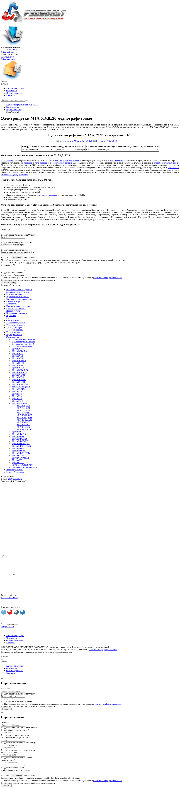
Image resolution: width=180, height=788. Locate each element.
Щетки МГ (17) (18, 432)
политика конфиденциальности (103, 649)
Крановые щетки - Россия (23, 342)
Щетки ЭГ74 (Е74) (20, 370)
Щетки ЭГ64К (18, 363)
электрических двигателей (67, 160)
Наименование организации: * (15, 730)
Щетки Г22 (17, 394)
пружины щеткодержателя (48, 195)
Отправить (6, 709)
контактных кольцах (62, 163)
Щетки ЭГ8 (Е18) (19, 372)
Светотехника (12, 320)
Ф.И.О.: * (5, 722)
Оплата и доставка (14, 93)
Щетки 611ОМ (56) (20, 458)
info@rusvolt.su (7, 57)
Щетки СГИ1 (18, 462)
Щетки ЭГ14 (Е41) (20, 351)
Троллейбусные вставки (22, 346)
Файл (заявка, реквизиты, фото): (15, 770)
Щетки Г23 (17, 396)
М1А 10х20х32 (23, 424)
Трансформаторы (14, 327)
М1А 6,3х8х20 (23, 410)
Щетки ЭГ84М (18, 375)
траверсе (28, 163)
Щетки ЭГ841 (18, 377)
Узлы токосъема (13, 332)
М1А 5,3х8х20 (23, 408)
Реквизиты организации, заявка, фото (18, 252)
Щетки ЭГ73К (18, 368)
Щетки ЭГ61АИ (19, 360)
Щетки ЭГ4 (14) (19, 349)
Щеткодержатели (14, 334)
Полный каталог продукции (19, 289)
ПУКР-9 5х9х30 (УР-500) (23, 465)
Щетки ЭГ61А (18, 358)
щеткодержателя (117, 160)
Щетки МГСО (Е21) (21, 453)
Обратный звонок (9, 52)
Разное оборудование (15, 472)
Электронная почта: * (11, 745)
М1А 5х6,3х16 (23, 406)
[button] (90, 81)
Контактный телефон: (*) (12, 245)
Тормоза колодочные (15, 323)
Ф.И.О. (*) (5, 230)
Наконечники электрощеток (24, 467)
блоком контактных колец (166, 163)
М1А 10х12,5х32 (24, 420)
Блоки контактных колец (17, 292)
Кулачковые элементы (16, 308)
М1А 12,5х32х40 (24, 429)
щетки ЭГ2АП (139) (21, 387)
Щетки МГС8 (18, 448)
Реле (8, 318)
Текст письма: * (8, 760)
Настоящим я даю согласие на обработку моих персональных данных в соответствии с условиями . (63, 277)
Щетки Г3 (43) (18, 389)
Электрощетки (7, 160)
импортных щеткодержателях (14, 175)
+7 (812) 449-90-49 (9, 50)
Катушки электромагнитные (19, 299)
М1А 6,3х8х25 (23, 413)
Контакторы (11, 304)
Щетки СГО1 (18, 460)
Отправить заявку (9, 283)
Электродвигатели (14, 470)
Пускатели (11, 315)
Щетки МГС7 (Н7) (20, 441)
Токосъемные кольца (15, 325)
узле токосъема (42, 163)
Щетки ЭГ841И (19, 379)
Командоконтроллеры (16, 301)
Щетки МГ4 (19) (19, 434)
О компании (11, 91)
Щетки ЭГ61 (17, 356)
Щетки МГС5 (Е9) (20, 439)
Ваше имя (5, 689)
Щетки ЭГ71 (17, 365)
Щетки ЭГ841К (19, 382)
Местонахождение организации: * (16, 737)
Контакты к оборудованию (18, 306)
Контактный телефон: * (11, 752)
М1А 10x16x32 (23, 422)
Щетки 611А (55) (19, 455)
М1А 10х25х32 (23, 427)
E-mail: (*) (5, 237)
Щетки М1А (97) (19, 403)
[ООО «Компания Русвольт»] (34, 22)
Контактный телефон (10, 696)
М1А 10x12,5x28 (24, 417)
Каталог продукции (15, 88)
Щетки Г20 (17, 391)
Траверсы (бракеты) (15, 330)
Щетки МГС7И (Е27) (21, 446)
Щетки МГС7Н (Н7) (21, 443)
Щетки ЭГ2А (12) (20, 384)
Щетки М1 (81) (18, 401)
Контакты (10, 95)
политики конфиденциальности (107, 277)
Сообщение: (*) (8, 265)
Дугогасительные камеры (17, 297)
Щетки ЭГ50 (17, 353)
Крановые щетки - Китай (23, 344)
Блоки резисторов (14, 294)
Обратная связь (8, 59)
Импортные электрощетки (23, 339)
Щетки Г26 (17, 398)
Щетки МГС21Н (19, 451)
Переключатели (13, 311)
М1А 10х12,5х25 (24, 415)
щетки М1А (173, 167)
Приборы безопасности (16, 313)
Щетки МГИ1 (18, 436)
